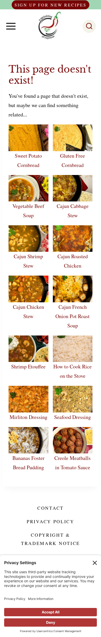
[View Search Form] (89, 26)
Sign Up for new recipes (50, 5)
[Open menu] (11, 26)
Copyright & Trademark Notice (50, 539)
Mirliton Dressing (28, 417)
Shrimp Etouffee (28, 366)
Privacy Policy (50, 521)
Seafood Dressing (72, 417)
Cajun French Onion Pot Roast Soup (72, 316)
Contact (50, 508)
